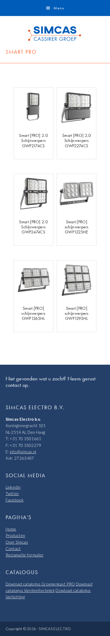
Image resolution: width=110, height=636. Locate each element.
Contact (13, 548)
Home (11, 529)
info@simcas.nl (23, 451)
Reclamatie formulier (25, 554)
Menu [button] (59, 8)
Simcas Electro (55, 34)
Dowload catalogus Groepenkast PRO (40, 584)
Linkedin (13, 487)
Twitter (12, 493)
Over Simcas (17, 542)
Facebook (14, 500)
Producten (15, 535)
